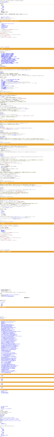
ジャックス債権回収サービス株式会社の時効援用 (6, 354)
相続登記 (2, 383)
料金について (2, 391)
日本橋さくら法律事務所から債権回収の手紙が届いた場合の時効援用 (8, 364)
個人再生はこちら (2, 188)
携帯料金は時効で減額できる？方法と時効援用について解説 (7, 328)
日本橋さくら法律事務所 (17, 79)
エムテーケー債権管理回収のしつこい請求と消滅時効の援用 (7, 332)
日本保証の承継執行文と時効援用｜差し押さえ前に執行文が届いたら (8, 367)
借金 (1, 428)
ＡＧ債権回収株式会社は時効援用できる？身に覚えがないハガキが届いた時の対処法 (9, 365)
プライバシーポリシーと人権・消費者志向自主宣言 (6, 408)
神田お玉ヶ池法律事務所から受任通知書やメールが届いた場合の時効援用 (8, 366)
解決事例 (2, 24)
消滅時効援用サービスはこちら (4, 137)
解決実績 (3, 7)
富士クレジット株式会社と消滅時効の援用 (5, 363)
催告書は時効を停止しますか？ (4, 25)
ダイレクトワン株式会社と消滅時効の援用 (5, 355)
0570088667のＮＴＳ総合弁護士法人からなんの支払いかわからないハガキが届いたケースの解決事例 (10, 420)
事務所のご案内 (2, 407)
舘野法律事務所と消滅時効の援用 (4, 357)
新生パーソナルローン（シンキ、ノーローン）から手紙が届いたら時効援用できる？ (9, 348)
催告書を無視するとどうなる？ (4, 26)
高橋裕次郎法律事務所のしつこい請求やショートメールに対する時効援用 (8, 347)
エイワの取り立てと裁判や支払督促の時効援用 (8, 296)
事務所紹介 (2, 434)
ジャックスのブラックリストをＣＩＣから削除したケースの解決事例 (7, 417)
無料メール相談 (2, 435)
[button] (27, 414)
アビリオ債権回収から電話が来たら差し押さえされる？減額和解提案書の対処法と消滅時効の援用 (11, 331)
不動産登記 (2, 375)
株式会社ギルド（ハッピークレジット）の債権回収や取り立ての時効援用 (8, 349)
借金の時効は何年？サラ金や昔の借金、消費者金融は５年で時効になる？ (8, 321)
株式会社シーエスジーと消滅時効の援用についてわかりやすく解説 (8, 342)
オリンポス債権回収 (3, 82)
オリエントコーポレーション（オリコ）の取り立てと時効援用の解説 (8, 352)
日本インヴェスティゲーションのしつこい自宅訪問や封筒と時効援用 (8, 353)
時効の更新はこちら (3, 113)
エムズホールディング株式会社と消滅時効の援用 (6, 351)
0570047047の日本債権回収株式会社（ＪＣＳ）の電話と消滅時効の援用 (8, 360)
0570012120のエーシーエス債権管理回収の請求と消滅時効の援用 (7, 341)
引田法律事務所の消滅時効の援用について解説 (6, 350)
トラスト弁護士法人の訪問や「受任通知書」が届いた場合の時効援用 (8, 368)
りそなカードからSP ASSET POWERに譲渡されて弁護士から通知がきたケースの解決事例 (9, 418)
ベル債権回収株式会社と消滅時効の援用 (5, 369)
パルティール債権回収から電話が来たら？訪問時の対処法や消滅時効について (9, 334)
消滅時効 (3, 6)
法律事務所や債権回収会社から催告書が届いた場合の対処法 (7, 23)
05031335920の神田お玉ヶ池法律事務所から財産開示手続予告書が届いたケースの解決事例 (9, 419)
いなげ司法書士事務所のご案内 (4, 390)
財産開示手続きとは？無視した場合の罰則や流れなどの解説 (7, 322)
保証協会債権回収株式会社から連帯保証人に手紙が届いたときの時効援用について (9, 345)
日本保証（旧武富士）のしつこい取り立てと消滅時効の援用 (7, 336)
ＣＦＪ (6, 82)
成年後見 (2, 387)
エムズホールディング (3, 81)
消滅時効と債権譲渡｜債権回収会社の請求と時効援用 (6, 326)
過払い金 (2, 380)
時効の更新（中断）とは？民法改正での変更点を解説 (6, 324)
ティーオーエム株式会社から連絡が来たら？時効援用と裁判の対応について (8, 335)
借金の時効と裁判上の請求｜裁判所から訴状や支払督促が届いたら (8, 325)
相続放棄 (3, 10)
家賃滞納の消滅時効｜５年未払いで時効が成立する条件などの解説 (8, 329)
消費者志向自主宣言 (2, 416)
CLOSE (1, 22)
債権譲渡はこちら (2, 72)
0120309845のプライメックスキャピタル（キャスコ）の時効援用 (7, 370)
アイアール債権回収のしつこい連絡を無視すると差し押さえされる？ (8, 337)
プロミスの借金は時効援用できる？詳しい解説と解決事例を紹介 (7, 339)
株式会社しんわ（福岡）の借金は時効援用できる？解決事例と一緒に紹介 (8, 358)
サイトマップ (2, 409)
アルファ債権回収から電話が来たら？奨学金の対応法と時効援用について (8, 344)
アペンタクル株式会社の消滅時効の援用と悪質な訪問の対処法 (7, 338)
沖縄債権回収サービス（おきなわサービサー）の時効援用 (7, 371)
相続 (1, 431)
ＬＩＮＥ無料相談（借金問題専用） (4, 392)
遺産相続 (3, 9)
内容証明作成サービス (3, 323)
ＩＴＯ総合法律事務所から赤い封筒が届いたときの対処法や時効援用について (12, 294)
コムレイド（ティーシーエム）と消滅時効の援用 (6, 361)
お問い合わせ (3, 28)
